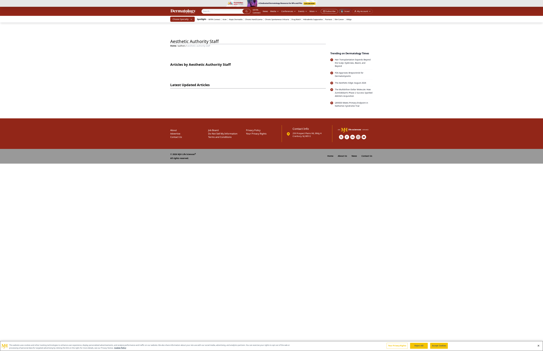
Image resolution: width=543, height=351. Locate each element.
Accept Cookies (439, 345)
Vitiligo (349, 19)
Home (173, 45)
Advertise (175, 133)
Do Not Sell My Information (222, 133)
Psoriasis (328, 19)
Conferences (287, 11)
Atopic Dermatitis (236, 19)
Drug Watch (296, 19)
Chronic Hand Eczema (253, 19)
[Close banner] (539, 4)
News (265, 11)
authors (181, 45)
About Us (342, 156)
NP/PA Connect (256, 11)
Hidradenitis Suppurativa (313, 19)
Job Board (213, 130)
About (173, 130)
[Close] (538, 346)
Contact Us (176, 137)
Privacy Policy (253, 130)
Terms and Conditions (220, 137)
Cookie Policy (120, 348)
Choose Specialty (180, 19)
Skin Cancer (339, 19)
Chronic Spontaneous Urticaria (277, 19)
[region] (271, 346)
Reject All (418, 345)
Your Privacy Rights (256, 133)
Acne (225, 19)
